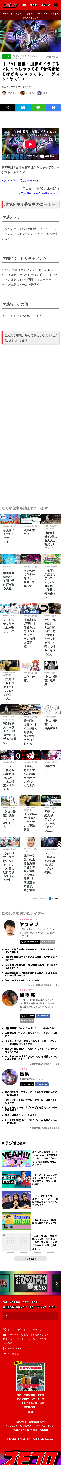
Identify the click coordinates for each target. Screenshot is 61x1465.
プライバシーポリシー (46, 1425)
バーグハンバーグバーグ (24, 1439)
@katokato (29, 1015)
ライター (53, 1307)
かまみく (30, 13)
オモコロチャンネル (33, 1329)
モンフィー (42, 13)
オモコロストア (15, 1353)
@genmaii (28, 1084)
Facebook (44, 1015)
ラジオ (25, 1302)
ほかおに (45, 5)
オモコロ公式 (14, 1329)
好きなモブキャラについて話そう (22, 980)
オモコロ (10, 5)
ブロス (33, 5)
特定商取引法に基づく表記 (25, 1429)
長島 (45, 92)
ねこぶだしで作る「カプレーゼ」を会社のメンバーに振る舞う (31, 1109)
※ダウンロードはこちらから (20, 180)
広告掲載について (37, 1421)
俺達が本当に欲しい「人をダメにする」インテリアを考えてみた (31, 1050)
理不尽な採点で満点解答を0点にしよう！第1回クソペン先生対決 (31, 951)
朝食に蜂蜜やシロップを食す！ (21, 1115)
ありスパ (19, 13)
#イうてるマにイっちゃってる (25, 56)
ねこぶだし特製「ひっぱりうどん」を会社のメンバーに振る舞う (31, 1121)
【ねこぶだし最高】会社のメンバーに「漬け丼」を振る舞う (31, 1101)
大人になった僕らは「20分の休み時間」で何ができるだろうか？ (31, 966)
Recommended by (40, 898)
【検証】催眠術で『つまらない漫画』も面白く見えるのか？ (31, 958)
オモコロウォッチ (30, 17)
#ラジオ (18, 58)
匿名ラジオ (7, 13)
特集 (24, 5)
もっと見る (31, 1258)
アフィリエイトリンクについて (19, 1425)
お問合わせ (21, 1421)
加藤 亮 (30, 92)
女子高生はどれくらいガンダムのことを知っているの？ (31, 1034)
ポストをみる (7, 100)
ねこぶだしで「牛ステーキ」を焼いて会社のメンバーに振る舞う (31, 1093)
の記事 (14, 1143)
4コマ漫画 (15, 1302)
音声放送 (55, 13)
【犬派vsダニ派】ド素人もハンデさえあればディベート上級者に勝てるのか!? (31, 1042)
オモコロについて (37, 1307)
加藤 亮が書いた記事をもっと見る (44, 1064)
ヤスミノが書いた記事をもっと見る (43, 985)
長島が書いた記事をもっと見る (45, 1127)
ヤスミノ (12, 92)
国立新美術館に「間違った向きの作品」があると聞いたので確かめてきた (31, 974)
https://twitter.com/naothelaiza (34, 193)
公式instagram (14, 1348)
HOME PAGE (49, 941)
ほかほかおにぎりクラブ (15, 1307)
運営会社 (44, 1429)
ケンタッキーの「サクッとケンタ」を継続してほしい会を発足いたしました (31, 1058)
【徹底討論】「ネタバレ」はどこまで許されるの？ (30, 1028)
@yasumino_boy (31, 941)
